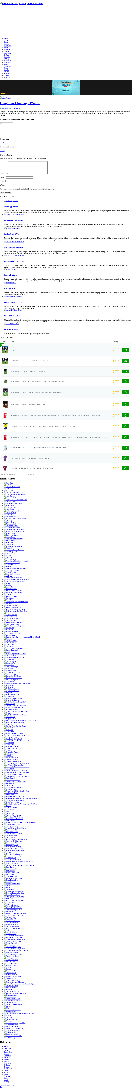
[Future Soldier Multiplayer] (13, 1000)
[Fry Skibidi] (8, 911)
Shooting (7, 73)
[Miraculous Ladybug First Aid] (14, 1023)
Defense (6, 55)
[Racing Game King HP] (12, 607)
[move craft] (8, 668)
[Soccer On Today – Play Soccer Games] (21, 3)
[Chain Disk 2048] (10, 835)
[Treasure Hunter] (10, 997)
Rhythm (6, 72)
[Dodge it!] (8, 576)
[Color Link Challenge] (12, 574)
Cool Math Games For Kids (13, 248)
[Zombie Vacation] (10, 1002)
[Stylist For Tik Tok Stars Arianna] (15, 715)
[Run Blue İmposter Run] (12, 680)
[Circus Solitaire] (10, 973)
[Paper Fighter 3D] (10, 830)
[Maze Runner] (9, 681)
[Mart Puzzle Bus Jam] (12, 527)
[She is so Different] (11, 709)
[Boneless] (8, 603)
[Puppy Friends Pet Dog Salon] (14, 939)
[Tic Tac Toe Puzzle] (11, 526)
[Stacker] (7, 887)
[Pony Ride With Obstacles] (13, 817)
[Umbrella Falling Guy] (12, 1030)
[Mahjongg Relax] (10, 958)
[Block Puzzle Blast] (11, 1019)
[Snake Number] (10, 858)
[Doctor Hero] (9, 744)
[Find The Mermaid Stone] (13, 774)
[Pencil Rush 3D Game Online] (14, 796)
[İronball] (7, 1006)
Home (6, 38)
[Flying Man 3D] (10, 919)
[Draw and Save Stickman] (13, 854)
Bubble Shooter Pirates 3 (13, 302)
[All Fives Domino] (11, 974)
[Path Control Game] (11, 832)
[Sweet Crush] (9, 743)
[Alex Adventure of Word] (13, 941)
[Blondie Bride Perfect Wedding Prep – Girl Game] (21, 804)
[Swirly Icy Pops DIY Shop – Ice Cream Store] (19, 822)
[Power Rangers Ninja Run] (13, 648)
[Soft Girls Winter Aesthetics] (14, 928)
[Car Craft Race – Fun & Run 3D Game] (17, 741)
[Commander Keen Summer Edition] (16, 579)
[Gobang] (7, 969)
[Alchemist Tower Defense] (13, 592)
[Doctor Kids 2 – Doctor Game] (15, 782)
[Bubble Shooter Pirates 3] (13, 296)
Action (6, 44)
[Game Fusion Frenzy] (11, 605)
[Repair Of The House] (12, 895)
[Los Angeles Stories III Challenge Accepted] (19, 1013)
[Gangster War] (9, 663)
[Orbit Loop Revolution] (12, 511)
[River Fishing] (9, 704)
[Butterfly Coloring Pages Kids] (14, 626)
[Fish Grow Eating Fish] (12, 947)
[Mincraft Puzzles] (10, 596)
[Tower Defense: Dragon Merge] (15, 949)
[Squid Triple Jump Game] (13, 546)
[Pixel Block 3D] (10, 898)
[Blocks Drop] (9, 813)
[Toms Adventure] (10, 559)
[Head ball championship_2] (13, 954)
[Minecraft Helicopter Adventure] (15, 993)
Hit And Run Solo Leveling (13, 220)
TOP (2, 345)
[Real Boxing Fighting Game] (14, 891)
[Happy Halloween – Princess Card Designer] (19, 984)
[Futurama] (8, 750)
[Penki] (6, 930)
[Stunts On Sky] (9, 1038)
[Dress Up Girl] (9, 644)
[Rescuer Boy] (9, 548)
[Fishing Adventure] (11, 986)
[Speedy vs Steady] (10, 934)
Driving (6, 59)
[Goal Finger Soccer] (11, 923)
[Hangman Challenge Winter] (10, 108)
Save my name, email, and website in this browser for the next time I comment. (28, 189)
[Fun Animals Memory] (12, 672)
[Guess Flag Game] (10, 552)
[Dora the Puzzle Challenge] (13, 833)
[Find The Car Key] (11, 728)
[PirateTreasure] (9, 871)
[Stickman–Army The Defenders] (15, 611)
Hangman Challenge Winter (20, 103)
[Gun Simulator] (9, 717)
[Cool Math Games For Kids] (14, 242)
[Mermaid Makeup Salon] (13, 310)
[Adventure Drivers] (11, 631)
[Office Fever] (9, 809)
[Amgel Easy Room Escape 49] (14, 733)
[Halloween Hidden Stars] (13, 841)
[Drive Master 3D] (10, 876)
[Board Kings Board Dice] (13, 937)
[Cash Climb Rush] (10, 485)
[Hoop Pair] (8, 488)
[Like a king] (8, 756)
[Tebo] (6, 1008)
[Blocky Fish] (9, 874)
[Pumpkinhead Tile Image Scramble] (16, 561)
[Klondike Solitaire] (11, 1025)
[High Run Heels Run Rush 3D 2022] (17, 735)
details (32, 475)
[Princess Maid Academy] (13, 591)
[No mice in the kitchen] (12, 1010)
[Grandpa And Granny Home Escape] (16, 767)
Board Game (8, 49)
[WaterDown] (9, 509)
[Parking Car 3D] (10, 283)
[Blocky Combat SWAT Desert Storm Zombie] (19, 865)
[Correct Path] (9, 544)
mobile (2, 143)
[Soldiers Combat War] (12, 228)
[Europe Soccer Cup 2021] (13, 1036)
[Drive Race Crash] (10, 616)
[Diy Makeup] (9, 902)
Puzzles (6, 70)
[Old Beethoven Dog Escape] (14, 657)
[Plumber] (7, 1015)
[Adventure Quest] (10, 589)
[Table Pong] (8, 904)
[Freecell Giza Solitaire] (12, 956)
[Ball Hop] (8, 520)
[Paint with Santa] (10, 524)
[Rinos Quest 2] (9, 795)
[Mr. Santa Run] (9, 553)
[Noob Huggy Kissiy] (11, 624)
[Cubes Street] (9, 598)
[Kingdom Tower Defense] (13, 698)
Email (2, 181)
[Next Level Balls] (10, 869)
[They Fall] (8, 1017)
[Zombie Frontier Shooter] (13, 908)
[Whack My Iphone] (11, 1026)
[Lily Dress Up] (9, 837)
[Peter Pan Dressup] (11, 826)
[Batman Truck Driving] (12, 676)
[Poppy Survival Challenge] (13, 819)
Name (2, 177)
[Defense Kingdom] (11, 759)
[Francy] (7, 811)
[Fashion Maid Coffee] (12, 906)
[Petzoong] (8, 806)
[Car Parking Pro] (10, 642)
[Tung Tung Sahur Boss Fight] (14, 494)
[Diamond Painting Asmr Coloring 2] (16, 950)
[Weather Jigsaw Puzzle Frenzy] (15, 568)
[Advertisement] (66, 21)
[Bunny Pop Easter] (11, 535)
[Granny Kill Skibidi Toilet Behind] (16, 602)
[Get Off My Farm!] (11, 516)
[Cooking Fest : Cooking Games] (15, 726)
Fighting (7, 62)
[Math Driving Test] (11, 952)
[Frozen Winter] (9, 821)
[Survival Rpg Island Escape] (14, 982)
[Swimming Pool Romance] (13, 622)
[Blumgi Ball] (9, 783)
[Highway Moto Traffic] (12, 824)
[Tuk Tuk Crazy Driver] (12, 780)
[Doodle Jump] (9, 537)
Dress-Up (7, 57)
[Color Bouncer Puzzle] (12, 618)
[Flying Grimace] (10, 978)
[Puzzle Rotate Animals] (12, 748)
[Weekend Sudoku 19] (11, 661)
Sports (6, 42)
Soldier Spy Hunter (11, 207)
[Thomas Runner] (10, 917)
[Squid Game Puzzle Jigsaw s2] (14, 707)
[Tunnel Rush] (9, 731)
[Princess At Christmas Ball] (13, 1028)
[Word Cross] (9, 490)
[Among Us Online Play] (12, 846)
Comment (4, 174)
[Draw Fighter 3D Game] (12, 843)
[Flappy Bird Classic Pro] (12, 980)
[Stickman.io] (9, 687)
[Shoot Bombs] (9, 533)
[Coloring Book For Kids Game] (15, 706)
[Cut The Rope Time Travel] (13, 492)
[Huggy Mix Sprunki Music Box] (15, 500)
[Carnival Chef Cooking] (12, 815)
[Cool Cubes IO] (10, 587)
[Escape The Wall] (10, 943)
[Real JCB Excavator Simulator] (15, 913)
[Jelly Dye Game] (10, 789)
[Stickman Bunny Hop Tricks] (14, 850)
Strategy (6, 75)
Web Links (7, 77)
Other (6, 68)
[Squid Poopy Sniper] (11, 802)
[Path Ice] (7, 566)
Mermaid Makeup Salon (12, 316)
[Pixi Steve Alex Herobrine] (13, 1004)
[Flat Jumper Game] (11, 737)
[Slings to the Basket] (11, 700)
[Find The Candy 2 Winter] (13, 539)
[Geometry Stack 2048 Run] (13, 915)
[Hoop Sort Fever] (10, 932)
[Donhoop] (8, 594)
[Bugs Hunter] (9, 867)
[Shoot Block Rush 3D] (12, 921)
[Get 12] (7, 652)
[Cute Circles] (9, 889)
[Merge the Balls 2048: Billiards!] (15, 529)
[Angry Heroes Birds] (11, 872)
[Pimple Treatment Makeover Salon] (16, 711)
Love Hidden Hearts (11, 329)
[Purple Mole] (9, 629)
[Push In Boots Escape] (12, 633)
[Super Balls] (8, 542)
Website (2, 185)
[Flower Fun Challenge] (12, 563)
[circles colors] (9, 646)
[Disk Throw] (9, 769)
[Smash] (7, 583)
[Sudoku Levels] (10, 565)
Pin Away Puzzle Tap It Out (14, 261)
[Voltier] (7, 885)
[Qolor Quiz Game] (11, 507)
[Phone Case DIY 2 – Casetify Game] (16, 791)
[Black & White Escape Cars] (14, 581)
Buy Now (125, 350)
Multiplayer (8, 66)
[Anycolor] (8, 852)
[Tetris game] (8, 754)
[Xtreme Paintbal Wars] (12, 884)
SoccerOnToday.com (7, 1085)
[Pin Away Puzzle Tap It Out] (14, 255)
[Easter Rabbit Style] (11, 880)
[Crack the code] (10, 963)
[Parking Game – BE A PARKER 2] (16, 776)
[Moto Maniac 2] (10, 685)
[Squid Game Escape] (11, 689)
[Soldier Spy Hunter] (11, 201)
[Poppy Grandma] (10, 718)
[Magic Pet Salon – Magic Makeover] (16, 772)
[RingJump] (8, 693)
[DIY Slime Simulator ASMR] (14, 936)
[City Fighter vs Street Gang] (14, 897)
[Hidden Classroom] (11, 960)
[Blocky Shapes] (10, 540)
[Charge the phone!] (11, 650)
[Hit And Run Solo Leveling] (14, 214)
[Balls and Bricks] (10, 987)
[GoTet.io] (8, 882)
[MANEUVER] (9, 635)
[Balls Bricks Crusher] (11, 926)
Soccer (6, 40)
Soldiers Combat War (11, 234)
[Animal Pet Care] (10, 572)
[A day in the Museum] (12, 971)
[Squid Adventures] (10, 269)
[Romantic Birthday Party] (13, 878)
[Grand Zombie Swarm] (12, 999)
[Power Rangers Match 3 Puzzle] (15, 654)
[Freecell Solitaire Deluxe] (13, 578)
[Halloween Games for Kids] (14, 550)
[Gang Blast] (8, 483)
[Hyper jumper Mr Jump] (12, 761)
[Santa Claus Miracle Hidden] (14, 722)
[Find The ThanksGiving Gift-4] (15, 702)
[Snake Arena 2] (9, 505)
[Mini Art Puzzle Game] (12, 487)
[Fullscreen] (4, 96)
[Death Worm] (9, 659)
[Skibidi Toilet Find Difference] (14, 900)
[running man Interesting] (12, 856)
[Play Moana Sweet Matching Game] (16, 763)
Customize (7, 53)
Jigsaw (6, 64)
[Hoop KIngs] (9, 522)
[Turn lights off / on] (5, 98)
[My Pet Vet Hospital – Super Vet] (15, 770)
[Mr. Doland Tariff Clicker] (13, 503)
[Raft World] (8, 730)
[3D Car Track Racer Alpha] (13, 848)
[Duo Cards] (8, 724)
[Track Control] (9, 778)
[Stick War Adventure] (11, 746)
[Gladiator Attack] (10, 995)
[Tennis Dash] (9, 514)
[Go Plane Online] (10, 1032)
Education (7, 60)
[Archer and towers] (11, 863)
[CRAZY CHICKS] (11, 793)
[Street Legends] (9, 945)
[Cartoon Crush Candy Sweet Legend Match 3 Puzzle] (22, 637)
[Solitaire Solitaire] (10, 808)
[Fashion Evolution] (11, 757)
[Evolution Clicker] (10, 498)
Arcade (6, 47)
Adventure (7, 46)
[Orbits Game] (9, 696)
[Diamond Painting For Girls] (14, 893)
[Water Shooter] (9, 496)
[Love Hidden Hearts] (11, 324)
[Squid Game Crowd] (11, 691)
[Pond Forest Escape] (11, 694)
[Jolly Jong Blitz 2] (10, 961)
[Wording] (7, 555)
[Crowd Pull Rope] (10, 674)
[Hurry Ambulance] (11, 924)
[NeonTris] (8, 967)
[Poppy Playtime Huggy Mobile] (15, 828)
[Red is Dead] (9, 628)
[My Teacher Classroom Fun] (14, 765)
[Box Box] (8, 639)
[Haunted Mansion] (10, 641)
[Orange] (7, 713)
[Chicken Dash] (9, 501)
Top (1, 1087)
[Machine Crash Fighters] (12, 859)
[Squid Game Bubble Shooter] (14, 531)
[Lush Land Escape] (11, 667)
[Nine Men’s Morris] (11, 965)
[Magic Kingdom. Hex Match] (14, 609)
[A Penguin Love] (10, 1012)
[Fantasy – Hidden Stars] (12, 976)
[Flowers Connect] (10, 670)
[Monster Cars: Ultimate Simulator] (16, 839)
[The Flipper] (8, 557)
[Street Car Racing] (10, 513)
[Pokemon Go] (9, 1021)
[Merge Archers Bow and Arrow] (15, 518)
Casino (6, 51)
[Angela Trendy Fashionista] (13, 787)
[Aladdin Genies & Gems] (13, 678)
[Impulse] (7, 585)
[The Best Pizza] (10, 620)
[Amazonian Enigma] (11, 570)
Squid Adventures (10, 275)
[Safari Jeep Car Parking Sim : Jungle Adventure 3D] (21, 798)
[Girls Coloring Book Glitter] (14, 800)
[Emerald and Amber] (11, 613)
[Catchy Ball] (9, 785)
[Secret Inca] (8, 600)
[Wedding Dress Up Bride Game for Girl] (18, 683)
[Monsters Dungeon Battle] (13, 910)
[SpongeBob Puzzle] (11, 752)
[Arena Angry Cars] (11, 845)
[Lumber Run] (9, 665)
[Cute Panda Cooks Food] (13, 739)
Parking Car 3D (9, 288)
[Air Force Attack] (10, 989)
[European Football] (11, 1034)
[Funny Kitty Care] (10, 615)
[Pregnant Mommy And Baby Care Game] (18, 861)
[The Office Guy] (10, 655)
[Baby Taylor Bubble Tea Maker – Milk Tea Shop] (21, 720)
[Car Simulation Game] (12, 991)
